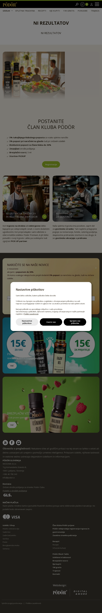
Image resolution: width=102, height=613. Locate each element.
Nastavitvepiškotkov (27, 321)
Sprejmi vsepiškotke (75, 321)
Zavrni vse (51, 322)
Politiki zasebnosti (31, 314)
